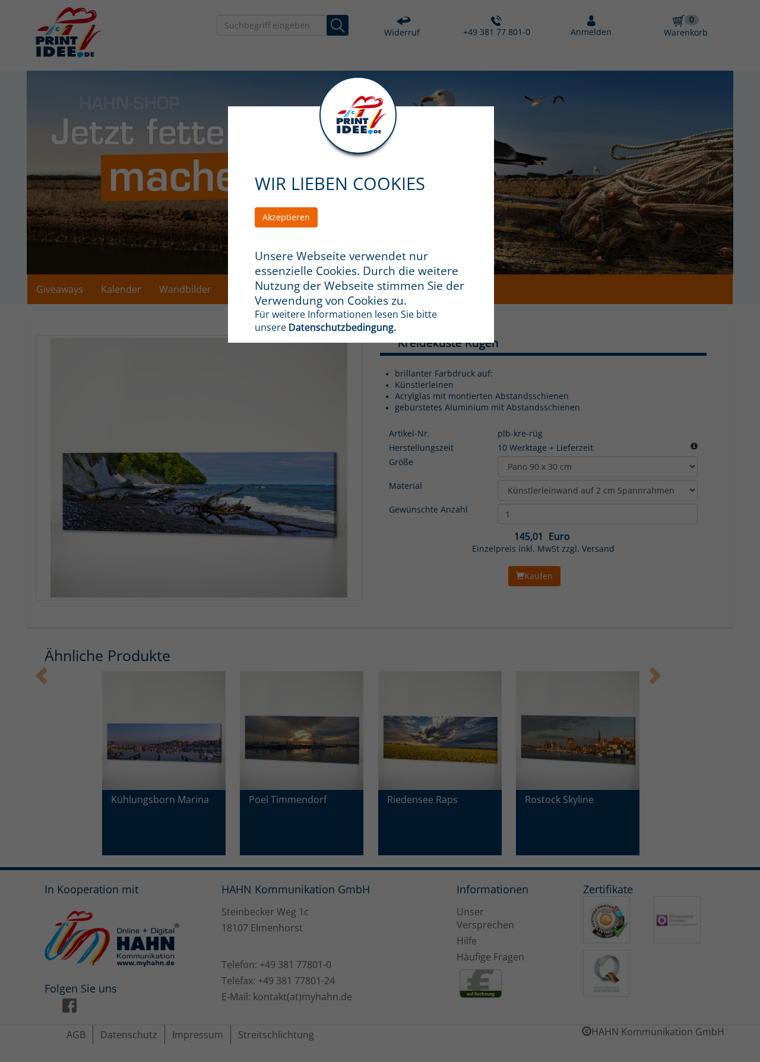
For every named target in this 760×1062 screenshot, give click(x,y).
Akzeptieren (286, 217)
